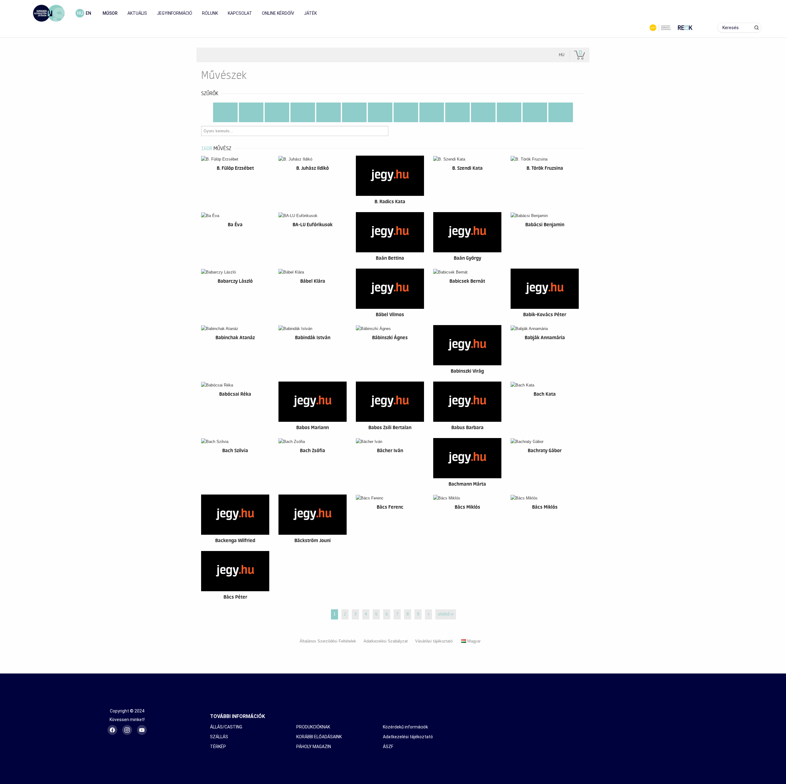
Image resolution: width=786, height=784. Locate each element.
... (560, 117)
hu (80, 13)
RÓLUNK (210, 13)
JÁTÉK (310, 13)
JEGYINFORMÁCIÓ (174, 13)
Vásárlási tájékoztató (434, 641)
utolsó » (445, 614)
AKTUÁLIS (137, 13)
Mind (225, 107)
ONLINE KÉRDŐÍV (278, 13)
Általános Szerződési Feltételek (328, 641)
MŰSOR (110, 13)
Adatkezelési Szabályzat (386, 641)
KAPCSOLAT (240, 13)
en (88, 13)
